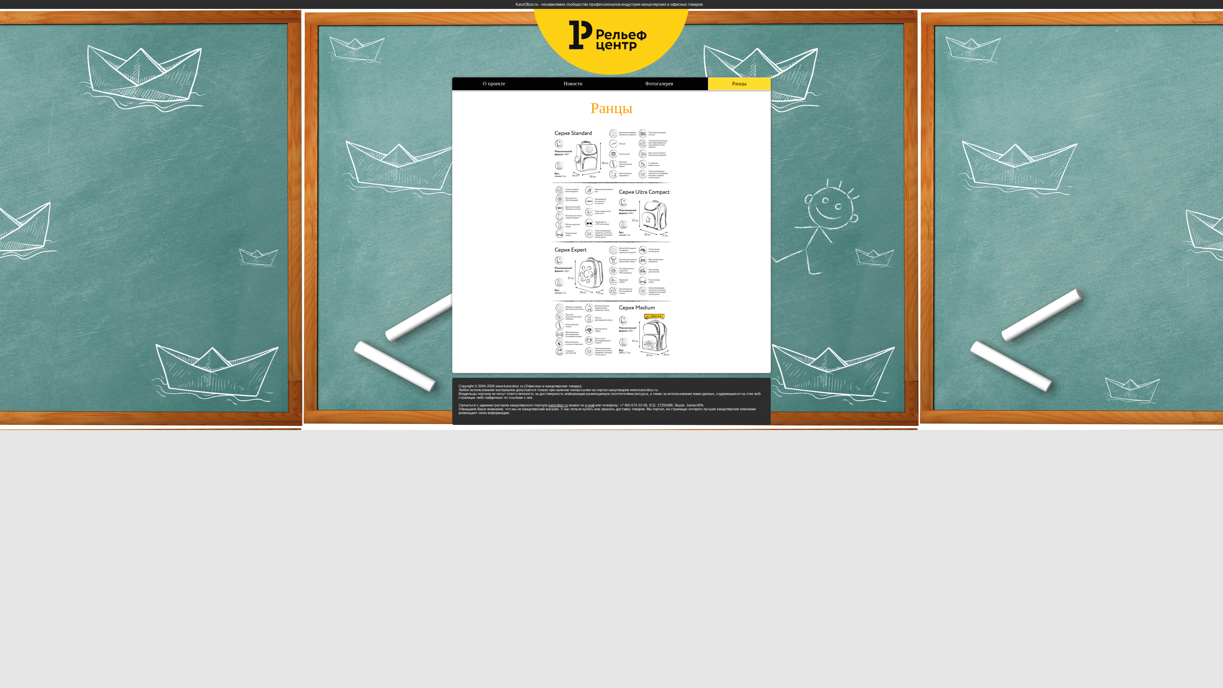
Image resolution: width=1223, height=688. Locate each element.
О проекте (494, 83)
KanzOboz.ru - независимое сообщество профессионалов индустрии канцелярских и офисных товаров (609, 4)
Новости (573, 83)
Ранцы (739, 83)
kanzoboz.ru (558, 405)
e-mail (589, 405)
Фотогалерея (659, 83)
